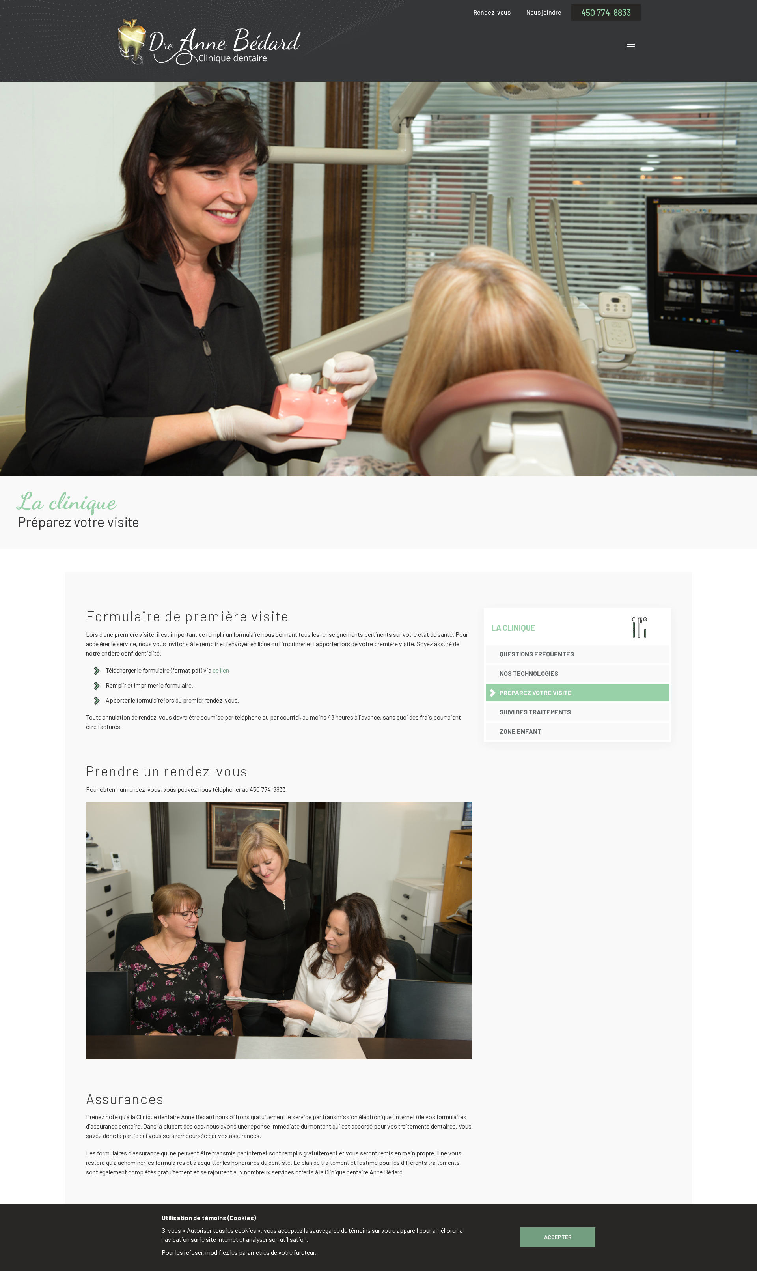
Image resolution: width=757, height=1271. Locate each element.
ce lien (221, 670)
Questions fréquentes (537, 654)
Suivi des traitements (535, 712)
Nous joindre (543, 12)
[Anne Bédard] (208, 42)
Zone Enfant (520, 731)
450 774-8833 (606, 12)
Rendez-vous (492, 12)
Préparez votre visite (536, 692)
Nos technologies (529, 673)
